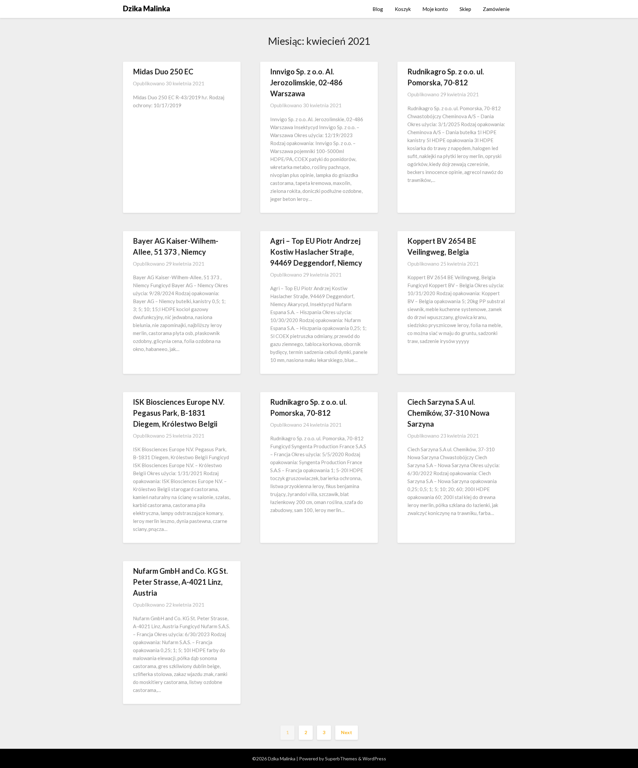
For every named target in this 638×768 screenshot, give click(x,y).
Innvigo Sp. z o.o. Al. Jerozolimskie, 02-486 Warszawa (306, 82)
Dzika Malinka (146, 8)
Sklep (465, 9)
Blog (377, 9)
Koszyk (403, 9)
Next (346, 732)
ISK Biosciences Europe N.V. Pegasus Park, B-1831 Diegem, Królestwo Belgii (179, 412)
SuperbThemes (341, 758)
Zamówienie (496, 9)
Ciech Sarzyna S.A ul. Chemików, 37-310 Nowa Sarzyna (448, 412)
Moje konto (435, 9)
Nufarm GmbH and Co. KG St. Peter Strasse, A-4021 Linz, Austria (180, 581)
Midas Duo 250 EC (163, 71)
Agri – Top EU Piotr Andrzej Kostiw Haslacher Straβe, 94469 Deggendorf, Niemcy (316, 251)
